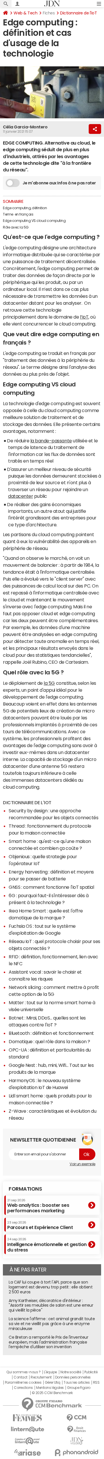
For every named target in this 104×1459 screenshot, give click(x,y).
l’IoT (84, 317)
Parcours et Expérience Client (40, 1225)
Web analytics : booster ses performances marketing (38, 1206)
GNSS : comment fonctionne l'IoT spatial (51, 887)
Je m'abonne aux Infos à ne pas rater (59, 183)
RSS (96, 1382)
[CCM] (76, 1417)
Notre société (70, 1372)
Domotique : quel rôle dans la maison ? (49, 1041)
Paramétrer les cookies (23, 1382)
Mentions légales (50, 1387)
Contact (20, 1377)
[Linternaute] (27, 1429)
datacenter (20, 496)
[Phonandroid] (76, 1452)
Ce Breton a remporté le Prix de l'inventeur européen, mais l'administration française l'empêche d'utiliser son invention (48, 1342)
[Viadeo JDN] (76, 1441)
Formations (25, 1188)
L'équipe (50, 1372)
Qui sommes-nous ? (23, 1372)
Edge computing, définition (25, 208)
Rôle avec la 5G (16, 227)
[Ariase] (27, 1452)
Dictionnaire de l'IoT (78, 13)
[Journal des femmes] (27, 1417)
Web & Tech (25, 13)
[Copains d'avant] (27, 1441)
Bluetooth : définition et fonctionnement (51, 1033)
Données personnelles (73, 1377)
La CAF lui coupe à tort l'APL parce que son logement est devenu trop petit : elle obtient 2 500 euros (50, 1287)
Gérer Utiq (52, 1382)
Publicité (91, 1372)
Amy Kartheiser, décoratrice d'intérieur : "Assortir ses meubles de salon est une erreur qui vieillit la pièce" (51, 1305)
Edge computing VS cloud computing (34, 220)
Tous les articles (77, 1382)
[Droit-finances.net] (76, 1429)
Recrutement (41, 1377)
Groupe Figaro (78, 1387)
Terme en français (18, 214)
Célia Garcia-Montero (25, 127)
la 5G (49, 683)
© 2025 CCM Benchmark (52, 1393)
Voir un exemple (82, 1164)
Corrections (23, 1387)
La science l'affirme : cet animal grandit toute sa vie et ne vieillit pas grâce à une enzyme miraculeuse (52, 1324)
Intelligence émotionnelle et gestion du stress (47, 1245)
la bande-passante (51, 440)
